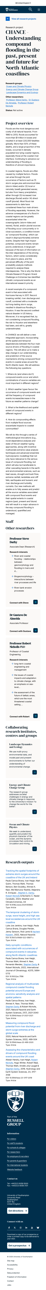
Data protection (13, 1273)
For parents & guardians (17, 1161)
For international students (17, 1165)
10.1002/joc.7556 (16, 976)
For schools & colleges (16, 1147)
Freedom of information (16, 1277)
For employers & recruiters (18, 1156)
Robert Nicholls (13, 896)
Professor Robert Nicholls (20, 645)
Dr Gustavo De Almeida (18, 616)
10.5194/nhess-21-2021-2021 (21, 1015)
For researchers (13, 1152)
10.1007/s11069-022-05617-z (21, 937)
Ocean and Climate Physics (18, 86)
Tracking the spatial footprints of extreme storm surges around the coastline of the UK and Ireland (23, 874)
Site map (10, 1261)
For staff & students (15, 1143)
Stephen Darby (30, 964)
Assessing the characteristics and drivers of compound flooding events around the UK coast (23, 1053)
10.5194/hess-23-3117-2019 (21, 1078)
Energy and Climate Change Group (22, 89)
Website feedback (14, 1169)
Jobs (9, 1285)
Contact (10, 1281)
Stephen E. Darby (26, 893)
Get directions (15, 1210)
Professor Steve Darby (16, 100)
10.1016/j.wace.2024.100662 (21, 905)
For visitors (11, 1139)
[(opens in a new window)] (9, 1227)
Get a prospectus (17, 1245)
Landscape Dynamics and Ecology (22, 92)
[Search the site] (30, 9)
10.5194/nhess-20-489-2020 (21, 1042)
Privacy (10, 1269)
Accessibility (12, 1265)
